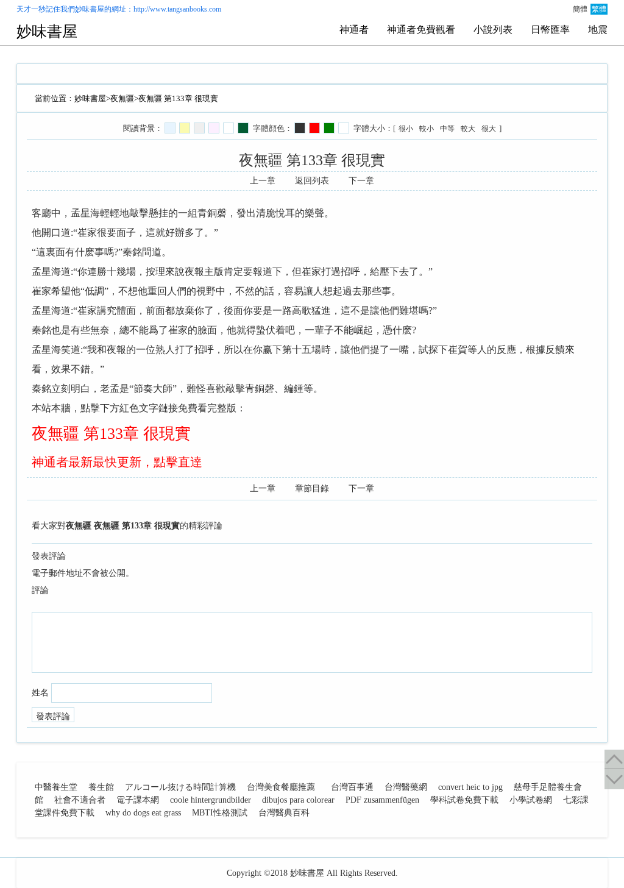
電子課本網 (137, 800)
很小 (406, 128)
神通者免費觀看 (421, 29)
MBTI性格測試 (219, 812)
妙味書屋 (89, 9)
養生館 (101, 787)
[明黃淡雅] (184, 128)
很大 (488, 128)
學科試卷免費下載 (464, 800)
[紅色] (314, 128)
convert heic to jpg (470, 787)
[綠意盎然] (243, 128)
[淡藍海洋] (170, 128)
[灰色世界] (199, 128)
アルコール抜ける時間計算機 (180, 787)
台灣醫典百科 (284, 812)
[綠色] (329, 128)
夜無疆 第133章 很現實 (111, 433)
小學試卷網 (530, 800)
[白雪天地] (228, 128)
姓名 (40, 692)
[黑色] (299, 128)
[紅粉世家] (213, 128)
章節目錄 (312, 488)
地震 (598, 29)
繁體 (599, 9)
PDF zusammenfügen (382, 800)
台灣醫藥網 (406, 787)
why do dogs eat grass (143, 812)
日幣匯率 (550, 29)
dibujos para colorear (298, 800)
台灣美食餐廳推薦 (281, 787)
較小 (426, 128)
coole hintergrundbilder (210, 800)
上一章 (262, 180)
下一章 (361, 180)
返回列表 (312, 180)
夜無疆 (122, 98)
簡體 (580, 9)
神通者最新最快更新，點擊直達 (117, 462)
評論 (40, 590)
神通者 (354, 29)
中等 (447, 128)
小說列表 (492, 29)
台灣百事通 (352, 787)
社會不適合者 (79, 800)
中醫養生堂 (56, 787)
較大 (468, 128)
